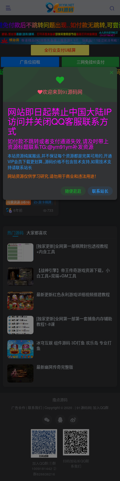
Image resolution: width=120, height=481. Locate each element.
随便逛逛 (73, 191)
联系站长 (100, 191)
